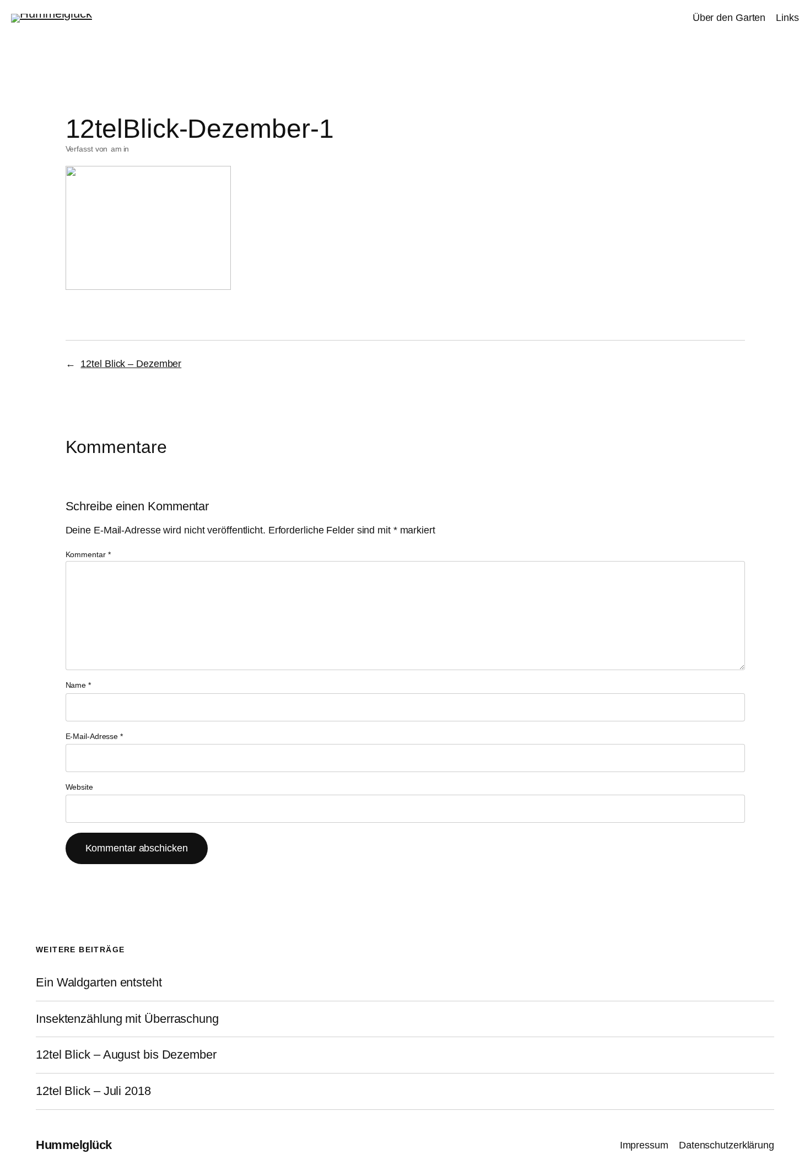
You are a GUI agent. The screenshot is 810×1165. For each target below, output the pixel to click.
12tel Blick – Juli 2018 (93, 1091)
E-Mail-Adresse (94, 736)
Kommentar (88, 554)
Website (79, 787)
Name (78, 685)
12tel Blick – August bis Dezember (126, 1054)
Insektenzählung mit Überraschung (127, 1019)
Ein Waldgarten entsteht (99, 982)
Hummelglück (74, 1145)
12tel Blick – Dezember (130, 363)
